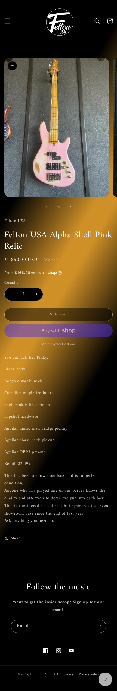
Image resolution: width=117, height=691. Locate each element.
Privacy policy (89, 674)
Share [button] (15, 538)
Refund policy (63, 674)
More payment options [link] (58, 344)
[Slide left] (46, 207)
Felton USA (38, 674)
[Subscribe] (99, 626)
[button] (7, 21)
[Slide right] (71, 207)
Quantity (11, 283)
